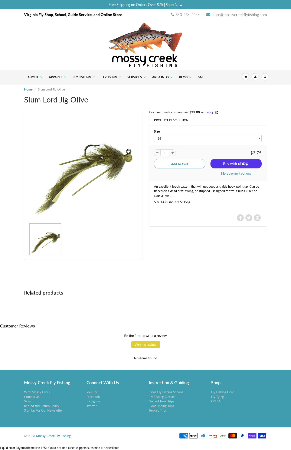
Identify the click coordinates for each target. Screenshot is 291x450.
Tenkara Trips (158, 410)
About (33, 77)
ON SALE (217, 401)
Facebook (93, 397)
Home (28, 89)
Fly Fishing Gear (222, 392)
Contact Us (32, 397)
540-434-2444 (188, 14)
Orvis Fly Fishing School (166, 392)
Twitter (91, 406)
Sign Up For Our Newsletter (43, 410)
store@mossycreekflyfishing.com (239, 14)
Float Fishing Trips (161, 406)
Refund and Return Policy (41, 406)
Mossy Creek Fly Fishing (53, 436)
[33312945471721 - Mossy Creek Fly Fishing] (83, 167)
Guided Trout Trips (161, 401)
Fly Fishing (82, 77)
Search (28, 401)
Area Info (160, 77)
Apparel (55, 77)
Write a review (146, 344)
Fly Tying (109, 77)
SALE (201, 77)
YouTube (92, 392)
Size (157, 131)
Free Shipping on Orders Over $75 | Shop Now (145, 4)
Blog (183, 77)
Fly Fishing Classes (162, 397)
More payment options (236, 173)
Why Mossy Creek (37, 392)
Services (134, 77)
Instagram (93, 401)
